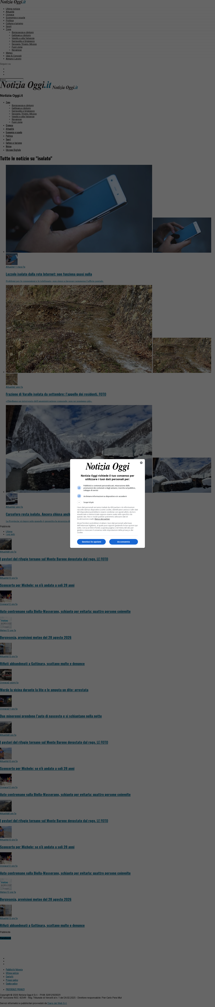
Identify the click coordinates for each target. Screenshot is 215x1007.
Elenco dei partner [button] (102, 519)
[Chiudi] (141, 463)
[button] (107, 502)
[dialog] (107, 503)
